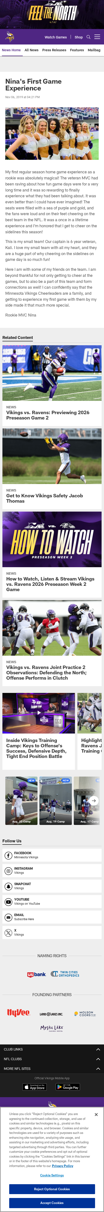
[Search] (88, 37)
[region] (52, 1159)
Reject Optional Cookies (52, 1189)
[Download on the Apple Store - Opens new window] (34, 1087)
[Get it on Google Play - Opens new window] (67, 1089)
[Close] (96, 1114)
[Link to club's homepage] (9, 35)
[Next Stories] (94, 801)
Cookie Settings (52, 1175)
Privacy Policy (62, 1166)
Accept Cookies (52, 1203)
